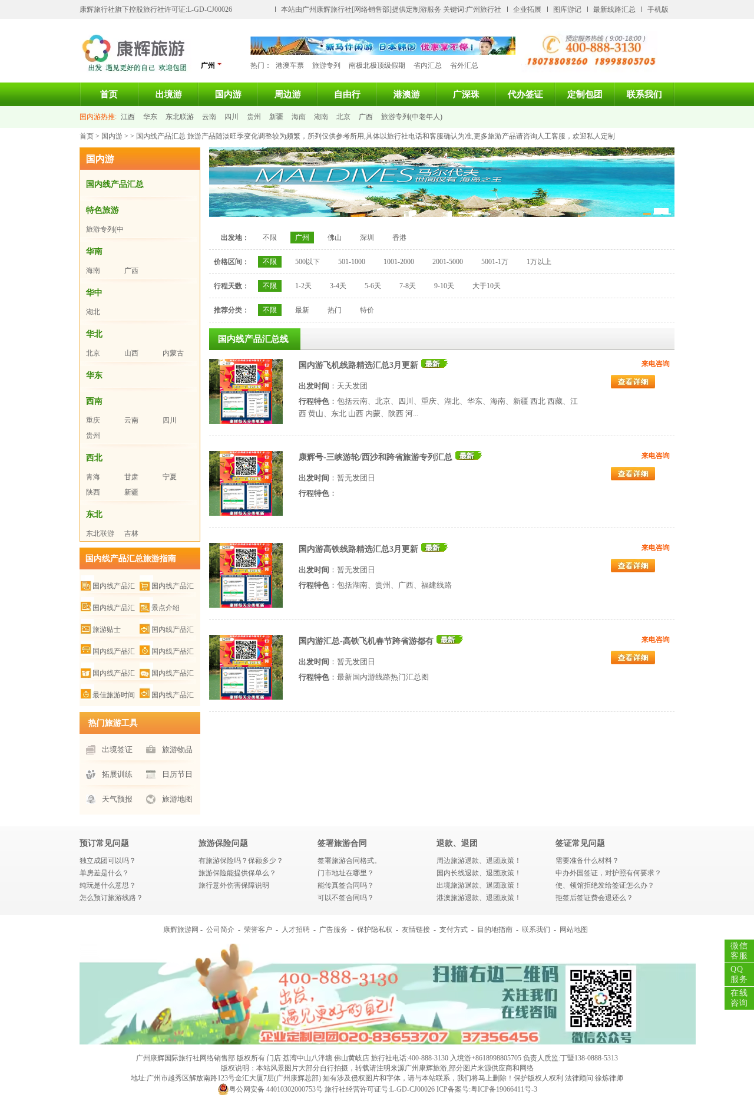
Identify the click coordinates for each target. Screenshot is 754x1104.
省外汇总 (464, 65)
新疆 (276, 117)
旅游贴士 (106, 629)
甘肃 (131, 477)
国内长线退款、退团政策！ (478, 873)
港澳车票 (290, 65)
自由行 (347, 94)
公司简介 (220, 929)
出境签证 (117, 749)
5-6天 (373, 286)
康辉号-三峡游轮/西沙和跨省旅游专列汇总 (375, 457)
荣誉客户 (258, 929)
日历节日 (177, 774)
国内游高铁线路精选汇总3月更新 (358, 549)
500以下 (307, 262)
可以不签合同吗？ (346, 898)
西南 (94, 401)
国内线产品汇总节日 (167, 695)
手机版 (658, 9)
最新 (302, 310)
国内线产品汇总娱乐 (167, 673)
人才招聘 (296, 929)
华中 (94, 292)
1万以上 (539, 262)
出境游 (169, 94)
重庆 (93, 420)
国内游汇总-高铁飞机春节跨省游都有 (366, 641)
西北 (94, 457)
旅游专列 (326, 65)
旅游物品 (177, 749)
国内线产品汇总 (115, 184)
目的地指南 (494, 929)
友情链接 (416, 929)
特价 (367, 310)
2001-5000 (447, 262)
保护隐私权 (374, 929)
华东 (150, 117)
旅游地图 (177, 799)
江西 (128, 117)
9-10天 (444, 286)
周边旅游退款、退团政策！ (478, 860)
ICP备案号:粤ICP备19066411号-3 (486, 1089)
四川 (231, 117)
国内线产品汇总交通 (167, 651)
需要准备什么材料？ (587, 860)
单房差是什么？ (104, 873)
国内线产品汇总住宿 (108, 651)
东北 (94, 514)
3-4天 (338, 286)
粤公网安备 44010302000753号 (276, 1089)
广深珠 (466, 94)
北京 (343, 117)
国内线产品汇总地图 (167, 629)
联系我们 (644, 94)
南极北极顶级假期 (377, 65)
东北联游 (180, 117)
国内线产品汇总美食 (108, 608)
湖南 (321, 117)
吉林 (131, 533)
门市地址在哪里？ (346, 873)
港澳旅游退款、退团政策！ (478, 898)
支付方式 (453, 929)
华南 (94, 251)
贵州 (254, 117)
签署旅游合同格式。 (349, 860)
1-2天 (303, 286)
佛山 (335, 237)
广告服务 (333, 929)
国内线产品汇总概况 (108, 586)
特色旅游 (102, 210)
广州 (302, 237)
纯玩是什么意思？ (108, 885)
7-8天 (407, 286)
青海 (93, 477)
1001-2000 (398, 262)
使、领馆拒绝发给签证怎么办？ (604, 885)
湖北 (93, 312)
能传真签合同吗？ (346, 885)
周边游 (288, 94)
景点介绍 (165, 608)
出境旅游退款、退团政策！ (478, 885)
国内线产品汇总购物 (108, 673)
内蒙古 (173, 353)
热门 (335, 310)
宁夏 (170, 477)
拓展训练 (117, 774)
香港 (399, 237)
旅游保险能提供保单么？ (237, 873)
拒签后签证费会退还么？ (594, 898)
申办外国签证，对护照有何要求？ (608, 873)
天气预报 (117, 799)
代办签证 (525, 94)
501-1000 (351, 262)
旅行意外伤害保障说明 (234, 885)
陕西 (93, 492)
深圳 (367, 237)
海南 (299, 117)
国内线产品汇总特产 (167, 586)
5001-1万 (494, 262)
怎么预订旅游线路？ (111, 898)
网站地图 (574, 929)
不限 (270, 237)
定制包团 (585, 94)
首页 (109, 94)
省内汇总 (428, 65)
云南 (209, 117)
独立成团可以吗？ (108, 860)
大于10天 (486, 286)
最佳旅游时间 (113, 695)
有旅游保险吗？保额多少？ (241, 860)
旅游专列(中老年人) (411, 117)
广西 (366, 117)
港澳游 (406, 94)
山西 (131, 353)
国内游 (228, 94)
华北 (94, 333)
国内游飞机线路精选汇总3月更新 (358, 365)
